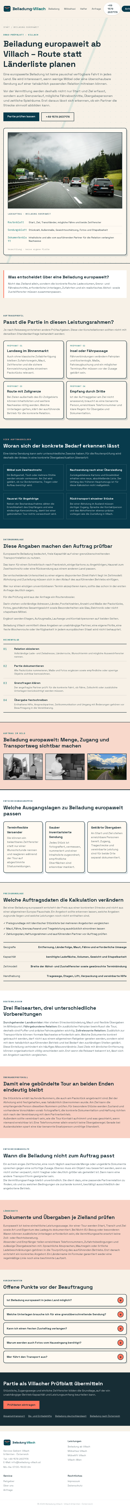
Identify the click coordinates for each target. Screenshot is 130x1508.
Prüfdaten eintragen (21, 1405)
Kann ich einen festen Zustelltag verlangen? (37, 1328)
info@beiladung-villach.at (26, 1462)
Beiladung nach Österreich (105, 1416)
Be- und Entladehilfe (40, 1416)
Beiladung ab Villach (79, 1446)
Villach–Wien (75, 1459)
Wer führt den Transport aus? (27, 1357)
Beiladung (53, 8)
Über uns (8, 1485)
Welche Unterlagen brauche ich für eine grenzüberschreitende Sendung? (56, 1314)
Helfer (83, 8)
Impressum (74, 1481)
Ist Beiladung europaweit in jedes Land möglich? (39, 1300)
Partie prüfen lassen (21, 116)
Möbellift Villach (77, 1455)
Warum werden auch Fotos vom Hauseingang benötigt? (44, 1342)
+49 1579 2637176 (113, 9)
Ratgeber (8, 1481)
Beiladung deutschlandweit (70, 1416)
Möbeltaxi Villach (77, 1450)
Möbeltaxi (69, 8)
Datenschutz (75, 1485)
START (6, 27)
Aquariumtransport (14, 1416)
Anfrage (96, 8)
